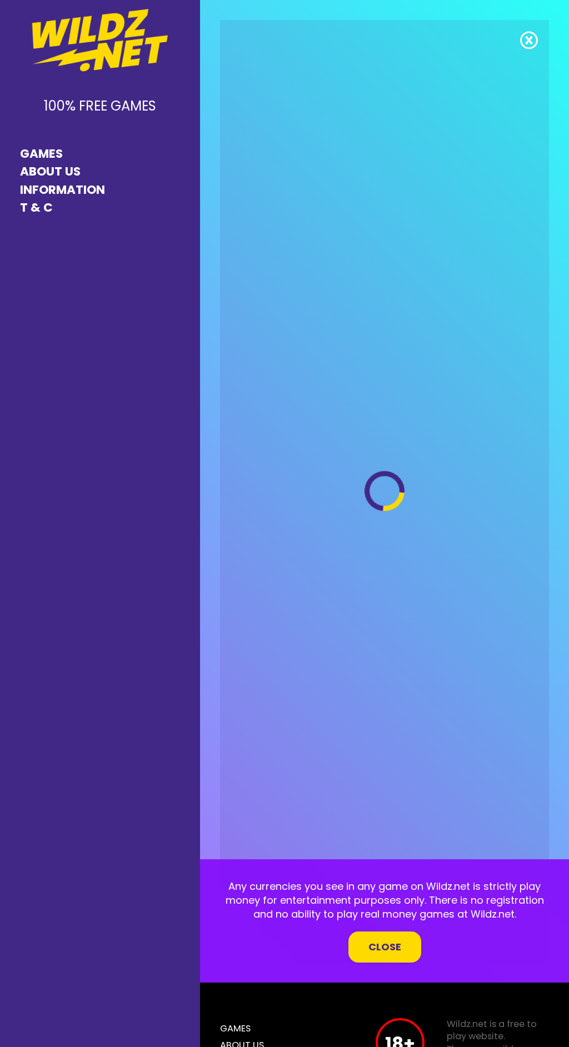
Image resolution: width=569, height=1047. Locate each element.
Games (41, 153)
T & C (36, 207)
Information (62, 189)
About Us (50, 171)
